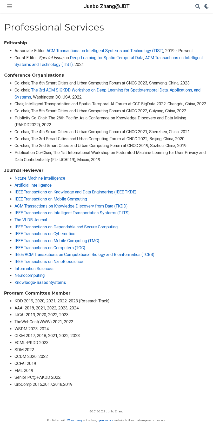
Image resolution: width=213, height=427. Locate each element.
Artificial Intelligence (33, 185)
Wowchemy (74, 420)
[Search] (197, 7)
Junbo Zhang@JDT (107, 6)
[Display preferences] (206, 7)
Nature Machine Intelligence (40, 178)
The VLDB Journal (31, 219)
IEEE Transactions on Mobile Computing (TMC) (57, 240)
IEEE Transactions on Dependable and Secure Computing (66, 226)
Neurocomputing (30, 275)
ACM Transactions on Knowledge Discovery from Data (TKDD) (71, 206)
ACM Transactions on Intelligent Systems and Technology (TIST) (104, 50)
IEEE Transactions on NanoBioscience (49, 261)
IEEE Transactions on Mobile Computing (51, 199)
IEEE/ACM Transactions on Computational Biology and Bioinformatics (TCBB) (84, 254)
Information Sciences (34, 268)
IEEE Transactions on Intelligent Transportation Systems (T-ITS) (72, 212)
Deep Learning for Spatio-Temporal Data (106, 57)
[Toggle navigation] (9, 6)
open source (106, 420)
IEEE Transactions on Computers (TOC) (50, 247)
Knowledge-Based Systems (40, 282)
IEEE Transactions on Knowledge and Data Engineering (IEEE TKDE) (75, 192)
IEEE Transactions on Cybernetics (45, 233)
